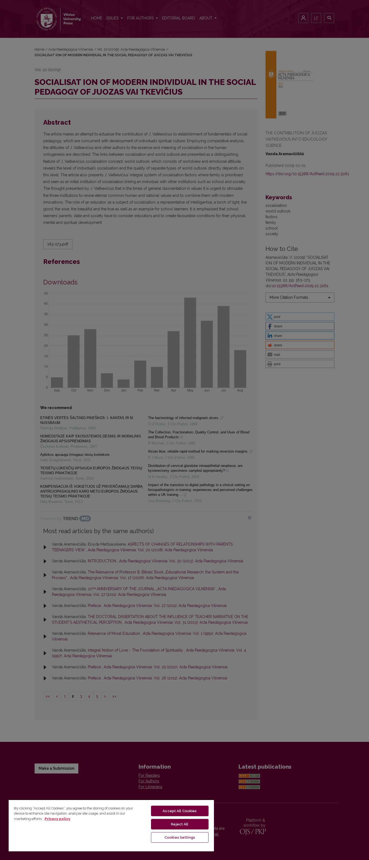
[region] (111, 825)
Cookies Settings (180, 837)
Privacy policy (57, 819)
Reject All (179, 824)
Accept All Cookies (180, 811)
